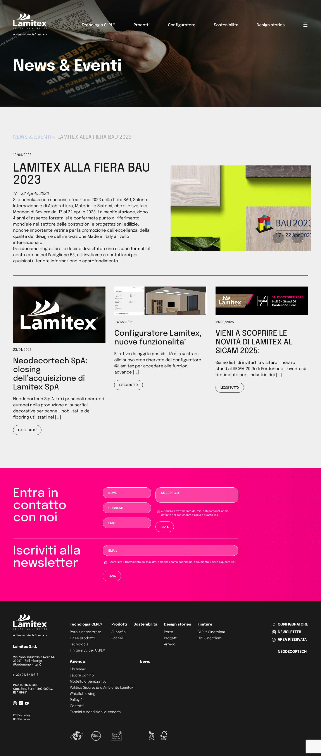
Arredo (170, 644)
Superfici (118, 632)
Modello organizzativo (88, 681)
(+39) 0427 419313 (25, 675)
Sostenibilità (226, 25)
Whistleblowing (82, 694)
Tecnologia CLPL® (98, 25)
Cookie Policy (21, 719)
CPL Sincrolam (209, 638)
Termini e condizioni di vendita (95, 712)
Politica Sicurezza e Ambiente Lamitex (101, 688)
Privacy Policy (21, 715)
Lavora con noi (82, 675)
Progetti (171, 638)
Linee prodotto (82, 638)
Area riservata (292, 640)
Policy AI (76, 700)
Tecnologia (79, 644)
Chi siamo (78, 669)
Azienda (77, 662)
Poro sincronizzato (85, 632)
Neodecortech (292, 652)
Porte (168, 632)
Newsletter (289, 632)
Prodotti (142, 25)
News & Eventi (32, 137)
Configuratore (181, 25)
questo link (211, 515)
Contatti (77, 706)
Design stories (271, 25)
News (145, 662)
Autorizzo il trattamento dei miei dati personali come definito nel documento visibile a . (195, 513)
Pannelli (117, 638)
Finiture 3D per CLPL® (87, 650)
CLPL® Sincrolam (211, 632)
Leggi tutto (27, 430)
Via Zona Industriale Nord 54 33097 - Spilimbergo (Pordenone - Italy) (34, 661)
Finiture (205, 624)
